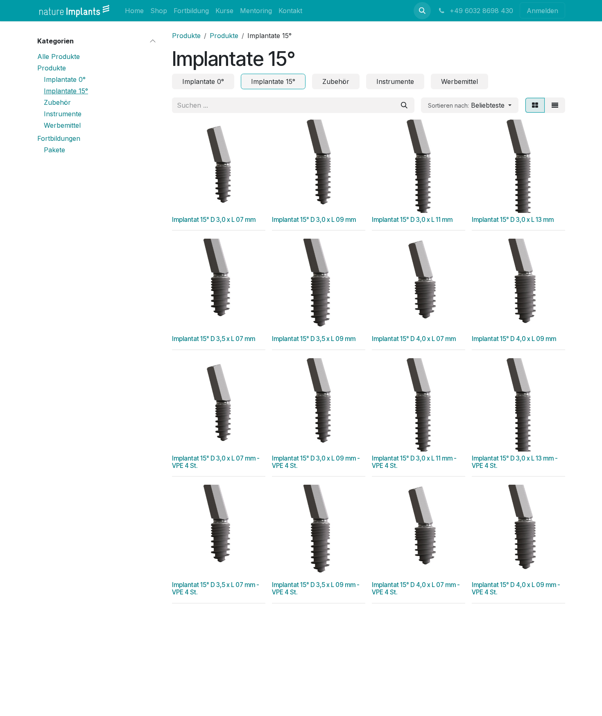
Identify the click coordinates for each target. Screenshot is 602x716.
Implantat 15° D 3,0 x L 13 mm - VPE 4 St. (515, 462)
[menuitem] (134, 10)
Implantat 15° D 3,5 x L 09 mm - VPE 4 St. (316, 588)
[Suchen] (404, 105)
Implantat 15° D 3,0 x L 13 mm (513, 220)
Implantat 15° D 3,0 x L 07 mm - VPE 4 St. (216, 462)
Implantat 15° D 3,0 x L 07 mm (214, 220)
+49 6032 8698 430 (480, 11)
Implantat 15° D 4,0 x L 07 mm (414, 339)
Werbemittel (62, 125)
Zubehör (57, 102)
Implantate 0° (65, 79)
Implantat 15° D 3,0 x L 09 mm (314, 220)
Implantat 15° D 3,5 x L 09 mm (313, 339)
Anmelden (542, 11)
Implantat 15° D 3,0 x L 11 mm (412, 220)
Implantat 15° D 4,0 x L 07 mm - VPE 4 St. (416, 588)
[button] (422, 10)
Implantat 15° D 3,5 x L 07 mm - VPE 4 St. (215, 588)
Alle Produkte (58, 56)
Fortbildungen (58, 138)
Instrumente (62, 114)
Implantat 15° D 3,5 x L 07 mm (213, 339)
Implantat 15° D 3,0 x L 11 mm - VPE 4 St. (414, 462)
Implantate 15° (66, 91)
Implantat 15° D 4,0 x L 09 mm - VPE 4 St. (516, 588)
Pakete (54, 150)
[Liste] (555, 105)
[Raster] (535, 105)
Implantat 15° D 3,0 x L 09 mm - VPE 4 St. (316, 462)
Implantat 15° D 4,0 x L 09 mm (514, 339)
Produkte (51, 68)
